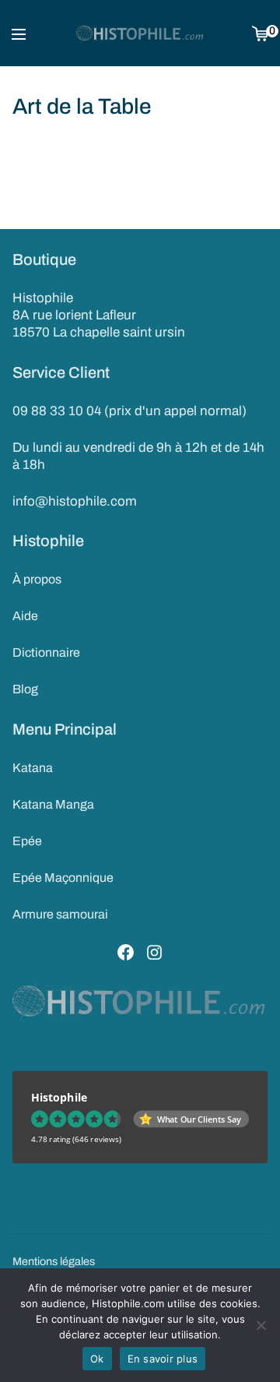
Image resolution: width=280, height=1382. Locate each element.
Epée (27, 841)
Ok (97, 1358)
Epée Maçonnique (63, 877)
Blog (25, 689)
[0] (260, 33)
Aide (25, 615)
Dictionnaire (46, 652)
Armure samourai (60, 914)
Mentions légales (53, 1261)
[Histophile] (140, 33)
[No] (260, 1325)
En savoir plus (163, 1358)
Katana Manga (53, 804)
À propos (36, 579)
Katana (32, 767)
